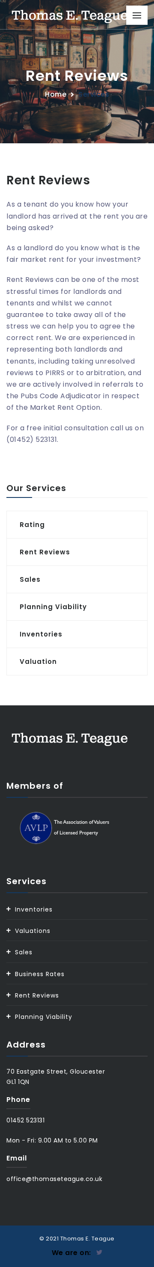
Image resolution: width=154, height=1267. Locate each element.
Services (93, 94)
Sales (24, 952)
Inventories (34, 909)
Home (55, 94)
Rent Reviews (37, 995)
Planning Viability (43, 1016)
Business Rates (40, 974)
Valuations (32, 931)
